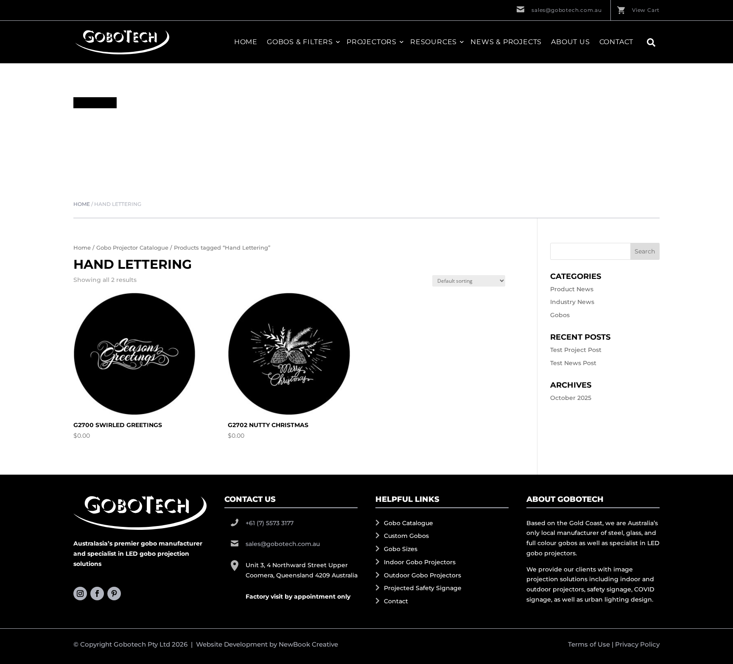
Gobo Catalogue (408, 523)
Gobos (560, 315)
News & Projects (506, 42)
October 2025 (570, 398)
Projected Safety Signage (423, 588)
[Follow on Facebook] (97, 593)
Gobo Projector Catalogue (132, 248)
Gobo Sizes (400, 549)
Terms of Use (589, 644)
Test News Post (573, 363)
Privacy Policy (637, 644)
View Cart (646, 10)
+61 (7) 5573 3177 (270, 523)
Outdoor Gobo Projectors (422, 575)
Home (245, 42)
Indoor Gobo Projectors (420, 562)
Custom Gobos (406, 536)
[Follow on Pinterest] (114, 593)
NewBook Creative (308, 644)
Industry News (572, 302)
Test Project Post (576, 350)
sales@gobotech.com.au (567, 10)
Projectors (372, 42)
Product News (571, 289)
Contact (616, 42)
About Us (570, 42)
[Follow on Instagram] (80, 593)
